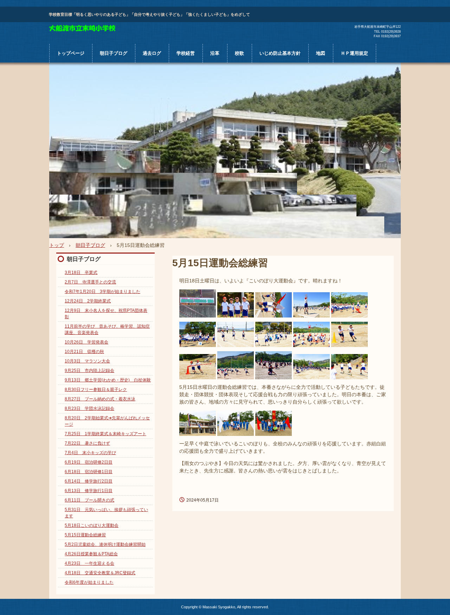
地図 (320, 53)
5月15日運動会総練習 (85, 534)
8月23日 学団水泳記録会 (89, 408)
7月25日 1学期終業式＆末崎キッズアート (105, 433)
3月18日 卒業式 (81, 272)
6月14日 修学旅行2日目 (88, 481)
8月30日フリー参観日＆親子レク (96, 389)
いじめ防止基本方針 (280, 53)
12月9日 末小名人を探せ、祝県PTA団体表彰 (106, 313)
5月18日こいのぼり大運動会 (91, 525)
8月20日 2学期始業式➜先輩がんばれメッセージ (107, 421)
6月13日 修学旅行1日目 (88, 490)
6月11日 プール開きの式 (89, 500)
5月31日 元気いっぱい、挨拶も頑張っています (106, 512)
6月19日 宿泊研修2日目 (88, 462)
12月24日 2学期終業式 (88, 301)
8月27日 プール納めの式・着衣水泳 (100, 399)
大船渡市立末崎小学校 (82, 28)
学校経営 (185, 53)
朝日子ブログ (113, 53)
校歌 (239, 53)
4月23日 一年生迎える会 (89, 563)
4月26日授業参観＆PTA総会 (91, 553)
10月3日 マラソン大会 (87, 361)
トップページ (70, 53)
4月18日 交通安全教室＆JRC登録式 (100, 572)
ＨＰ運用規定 (354, 53)
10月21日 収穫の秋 (84, 351)
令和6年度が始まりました (89, 582)
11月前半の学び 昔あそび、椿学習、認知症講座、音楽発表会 (107, 329)
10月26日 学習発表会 (86, 342)
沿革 (214, 53)
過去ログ (152, 53)
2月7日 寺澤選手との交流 (90, 282)
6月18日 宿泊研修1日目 (88, 471)
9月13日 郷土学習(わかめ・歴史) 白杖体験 (108, 380)
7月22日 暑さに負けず (87, 443)
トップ (56, 245)
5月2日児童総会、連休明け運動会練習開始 (105, 544)
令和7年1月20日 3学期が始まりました (102, 291)
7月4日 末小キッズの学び (90, 452)
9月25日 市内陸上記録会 (89, 370)
